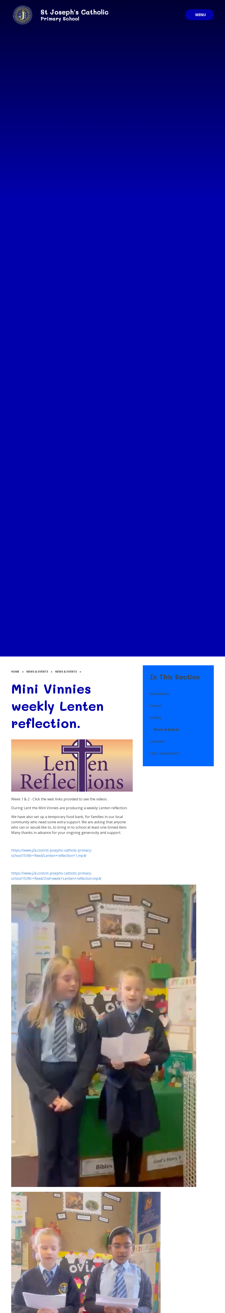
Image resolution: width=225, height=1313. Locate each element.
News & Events (37, 671)
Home (15, 671)
